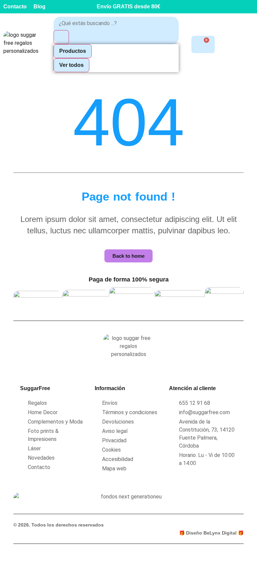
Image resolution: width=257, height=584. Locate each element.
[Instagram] (235, 6)
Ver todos (71, 65)
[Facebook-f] (220, 6)
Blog (39, 6)
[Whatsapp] (250, 6)
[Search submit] (61, 37)
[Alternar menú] (249, 44)
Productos (72, 51)
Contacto (15, 6)
